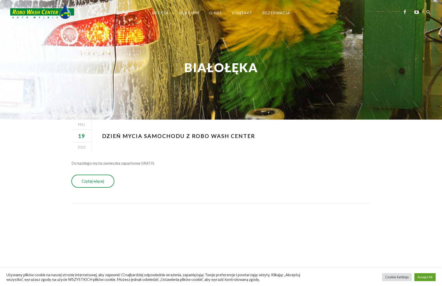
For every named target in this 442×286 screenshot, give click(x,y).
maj (81, 124)
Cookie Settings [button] (397, 277)
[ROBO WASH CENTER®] (42, 11)
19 (81, 136)
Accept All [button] (425, 277)
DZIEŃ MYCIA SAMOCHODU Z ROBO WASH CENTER (178, 136)
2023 (82, 147)
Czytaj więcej (93, 181)
